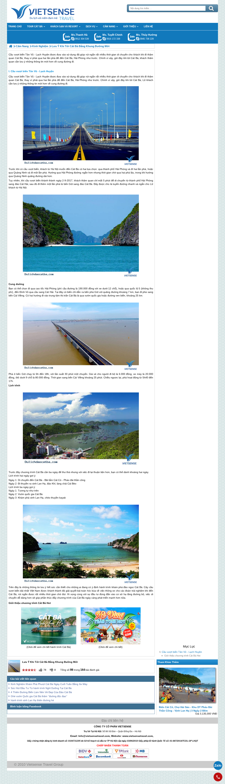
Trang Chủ (51, 11)
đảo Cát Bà (86, 184)
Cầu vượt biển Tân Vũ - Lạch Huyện (182, 651)
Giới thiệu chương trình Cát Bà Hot (182, 655)
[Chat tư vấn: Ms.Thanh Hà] (73, 38)
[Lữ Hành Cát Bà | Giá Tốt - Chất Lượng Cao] (10, 46)
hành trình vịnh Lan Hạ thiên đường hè (32, 700)
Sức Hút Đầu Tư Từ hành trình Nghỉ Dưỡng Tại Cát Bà (41, 688)
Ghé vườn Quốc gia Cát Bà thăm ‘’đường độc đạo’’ (39, 696)
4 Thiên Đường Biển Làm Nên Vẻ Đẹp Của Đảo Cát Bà (41, 692)
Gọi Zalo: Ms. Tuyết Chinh (98, 37)
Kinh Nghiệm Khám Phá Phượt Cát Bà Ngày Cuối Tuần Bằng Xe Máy (49, 684)
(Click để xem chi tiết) (111, 647)
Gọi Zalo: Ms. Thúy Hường (132, 37)
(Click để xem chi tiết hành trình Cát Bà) (49, 647)
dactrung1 (137, 38)
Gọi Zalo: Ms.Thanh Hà (67, 37)
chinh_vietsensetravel (104, 38)
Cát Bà (19, 80)
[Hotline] (218, 777)
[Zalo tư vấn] (218, 765)
